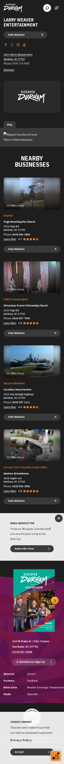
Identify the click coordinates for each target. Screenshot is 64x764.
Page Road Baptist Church (19, 221)
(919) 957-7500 (21, 318)
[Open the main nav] (56, 8)
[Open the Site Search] (47, 8)
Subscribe (32, 694)
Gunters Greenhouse (16, 473)
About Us (9, 674)
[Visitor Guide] (34, 600)
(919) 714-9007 (21, 63)
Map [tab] (9, 124)
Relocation (10, 687)
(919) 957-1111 (21, 402)
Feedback (32, 680)
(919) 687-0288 (22, 652)
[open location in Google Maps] (32, 137)
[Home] (13, 8)
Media (7, 694)
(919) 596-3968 (21, 234)
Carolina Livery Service (17, 389)
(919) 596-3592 (21, 486)
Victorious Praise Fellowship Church (26, 305)
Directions (9, 70)
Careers (31, 674)
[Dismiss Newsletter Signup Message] (59, 518)
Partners (9, 680)
